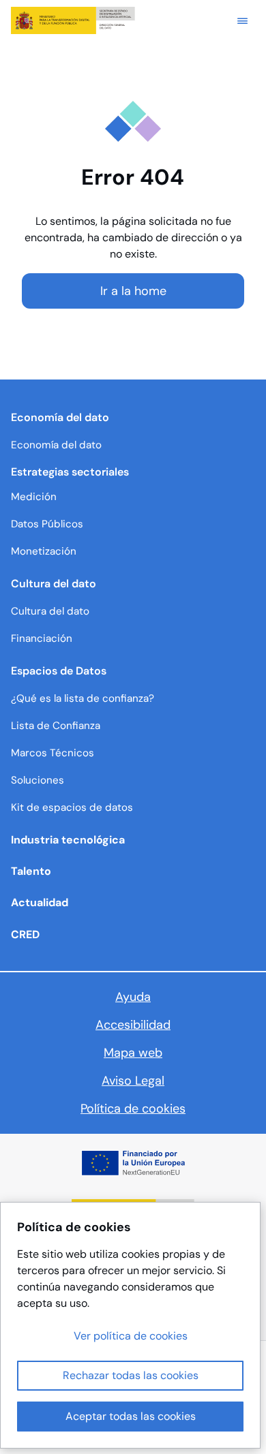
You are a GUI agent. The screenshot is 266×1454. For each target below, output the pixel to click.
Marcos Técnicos (52, 753)
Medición (34, 497)
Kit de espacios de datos (72, 807)
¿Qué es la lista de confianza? (82, 698)
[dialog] (130, 1325)
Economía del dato (56, 445)
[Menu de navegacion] (243, 20)
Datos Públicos (47, 524)
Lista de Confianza (55, 725)
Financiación (41, 638)
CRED (25, 934)
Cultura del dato (50, 611)
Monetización (43, 551)
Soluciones (37, 780)
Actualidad (39, 902)
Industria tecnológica (68, 840)
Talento (31, 871)
